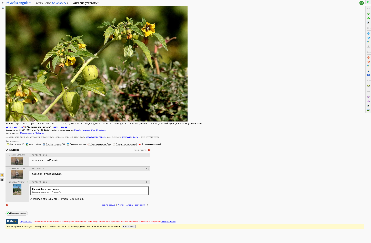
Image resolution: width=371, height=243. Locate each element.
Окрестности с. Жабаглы (32, 133)
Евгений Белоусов (14, 127)
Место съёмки (35, 144)
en (361, 3)
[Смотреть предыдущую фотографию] (24, 64)
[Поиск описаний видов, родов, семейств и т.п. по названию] (3, 8)
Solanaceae (59, 3)
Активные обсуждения (136, 205)
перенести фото (130, 137)
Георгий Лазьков (59, 127)
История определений (151, 144)
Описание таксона (78, 144)
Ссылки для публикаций (126, 144)
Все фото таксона (53, 144)
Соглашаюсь (128, 226)
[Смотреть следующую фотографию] (168, 64)
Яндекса (86, 130)
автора (164, 221)
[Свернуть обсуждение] (149, 150)
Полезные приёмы (18, 213)
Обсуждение (15, 144)
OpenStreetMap (98, 130)
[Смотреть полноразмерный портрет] (17, 164)
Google (77, 130)
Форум (120, 205)
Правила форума (108, 205)
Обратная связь (26, 221)
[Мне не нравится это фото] (2, 179)
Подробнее (171, 221)
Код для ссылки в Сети (100, 144)
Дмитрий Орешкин (17, 182)
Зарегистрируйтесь (96, 137)
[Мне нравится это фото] (2, 175)
